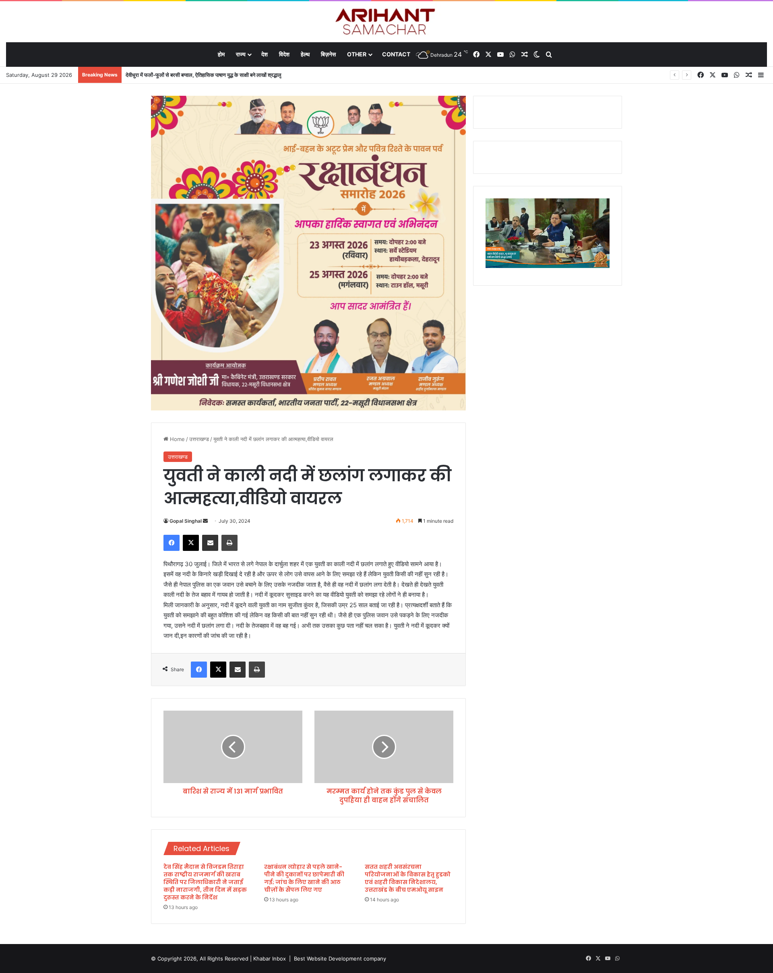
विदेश (284, 54)
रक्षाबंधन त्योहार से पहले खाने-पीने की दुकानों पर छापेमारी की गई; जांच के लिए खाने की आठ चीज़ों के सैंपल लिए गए (304, 878)
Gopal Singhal (185, 521)
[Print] (229, 543)
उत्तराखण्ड (199, 439)
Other (356, 54)
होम (221, 54)
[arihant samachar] (386, 22)
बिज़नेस (328, 54)
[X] (191, 543)
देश (264, 54)
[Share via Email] (210, 543)
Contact (396, 54)
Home (176, 439)
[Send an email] (205, 521)
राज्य (241, 54)
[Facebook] (171, 543)
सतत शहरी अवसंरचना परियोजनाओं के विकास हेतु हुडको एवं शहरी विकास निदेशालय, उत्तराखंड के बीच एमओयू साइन (408, 878)
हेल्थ (305, 54)
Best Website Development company (340, 958)
